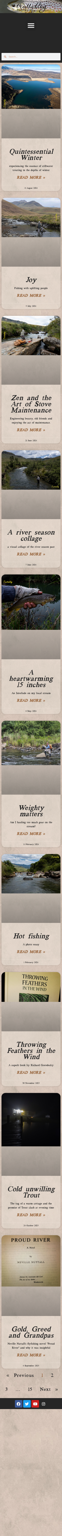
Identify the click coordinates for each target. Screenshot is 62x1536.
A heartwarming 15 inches (31, 679)
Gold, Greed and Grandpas (30, 1332)
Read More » (31, 178)
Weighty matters (31, 811)
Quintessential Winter (31, 155)
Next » (49, 1389)
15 (30, 1389)
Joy (31, 280)
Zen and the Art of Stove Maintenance (31, 404)
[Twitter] (27, 1404)
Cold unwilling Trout (31, 1192)
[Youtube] (35, 1404)
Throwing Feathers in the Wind (31, 1051)
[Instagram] (43, 1404)
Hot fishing (31, 936)
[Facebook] (18, 1404)
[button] (31, 25)
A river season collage (31, 535)
